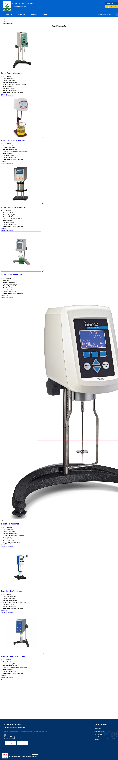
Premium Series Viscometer (13, 140)
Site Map (97, 739)
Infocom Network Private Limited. (29, 756)
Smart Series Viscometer (12, 73)
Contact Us (45, 14)
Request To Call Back (7, 96)
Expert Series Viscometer (12, 591)
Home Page (9, 14)
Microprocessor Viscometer (13, 656)
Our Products (34, 14)
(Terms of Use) (35, 754)
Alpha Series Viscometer (11, 275)
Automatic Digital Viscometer (14, 207)
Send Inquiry (4, 94)
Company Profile (21, 14)
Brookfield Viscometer (10, 524)
